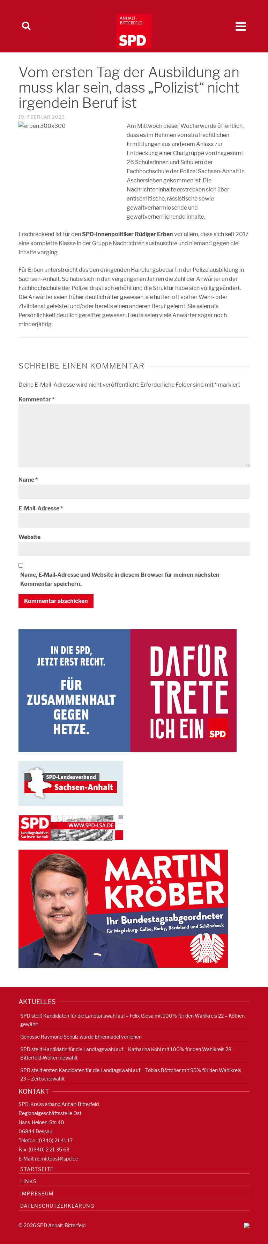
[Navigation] (241, 26)
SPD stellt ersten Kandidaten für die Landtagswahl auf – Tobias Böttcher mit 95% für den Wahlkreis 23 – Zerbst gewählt (130, 1074)
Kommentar (36, 399)
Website (29, 537)
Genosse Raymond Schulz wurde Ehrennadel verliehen (81, 1037)
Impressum (37, 1193)
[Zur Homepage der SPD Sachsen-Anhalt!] (70, 783)
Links (28, 1181)
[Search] (26, 26)
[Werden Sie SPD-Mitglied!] (127, 690)
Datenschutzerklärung (57, 1206)
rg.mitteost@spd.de (56, 1159)
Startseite (37, 1169)
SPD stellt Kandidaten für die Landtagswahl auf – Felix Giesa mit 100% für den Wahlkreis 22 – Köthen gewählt (132, 1020)
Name (28, 479)
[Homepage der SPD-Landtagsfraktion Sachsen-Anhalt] (70, 827)
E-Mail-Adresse (40, 508)
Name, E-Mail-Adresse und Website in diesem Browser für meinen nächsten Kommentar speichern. (119, 579)
